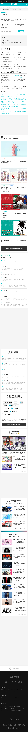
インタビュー (4, 211)
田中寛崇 (4, 266)
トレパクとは (6, 40)
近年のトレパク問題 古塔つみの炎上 (12, 42)
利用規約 (13, 708)
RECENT (15, 534)
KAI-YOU (2, 9)
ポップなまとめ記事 (16, 691)
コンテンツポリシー (5, 710)
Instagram (19, 682)
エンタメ (18, 700)
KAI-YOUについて (4, 706)
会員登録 (20, 1)
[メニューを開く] (2, 4)
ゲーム (8, 700)
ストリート (12, 700)
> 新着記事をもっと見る (21, 614)
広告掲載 (18, 706)
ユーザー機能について (5, 708)
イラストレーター (6, 302)
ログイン (24, 1)
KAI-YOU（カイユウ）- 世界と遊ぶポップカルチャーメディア (14, 4)
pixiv (22, 402)
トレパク (4, 14)
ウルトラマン (7, 414)
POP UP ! (15, 432)
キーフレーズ (7, 9)
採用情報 (18, 710)
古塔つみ (22, 77)
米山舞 (5, 405)
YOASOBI (17, 75)
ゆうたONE (5, 277)
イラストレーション (15, 405)
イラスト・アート (14, 9)
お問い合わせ (12, 706)
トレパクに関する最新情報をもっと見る (14, 248)
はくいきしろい (6, 283)
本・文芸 (3, 158)
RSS (22, 682)
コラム (17, 689)
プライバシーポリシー (20, 708)
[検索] (26, 4)
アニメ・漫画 (14, 697)
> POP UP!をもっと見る (21, 471)
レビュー (3, 691)
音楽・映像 (3, 700)
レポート (21, 689)
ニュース (8, 158)
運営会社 (12, 710)
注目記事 (7, 689)
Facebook (9, 682)
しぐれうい (5, 290)
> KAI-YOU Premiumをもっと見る (20, 528)
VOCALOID (6, 408)
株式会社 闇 (14, 411)
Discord (15, 682)
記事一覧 (3, 689)
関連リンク (6, 44)
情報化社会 (8, 697)
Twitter (6, 682)
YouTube (12, 682)
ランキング (12, 689)
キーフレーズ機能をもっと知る (14, 424)
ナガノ (4, 260)
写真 (16, 402)
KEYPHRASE (14, 396)
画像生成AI (5, 296)
